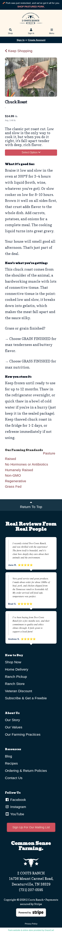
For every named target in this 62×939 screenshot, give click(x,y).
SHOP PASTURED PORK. (31, 6)
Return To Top (31, 507)
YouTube (16, 814)
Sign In (31, 33)
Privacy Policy (31, 924)
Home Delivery (16, 669)
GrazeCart (49, 930)
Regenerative (15, 481)
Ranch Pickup (16, 676)
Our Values (13, 727)
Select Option (30, 152)
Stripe (38, 904)
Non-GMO (13, 475)
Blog (8, 756)
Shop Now (13, 662)
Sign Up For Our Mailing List (31, 827)
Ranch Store (15, 684)
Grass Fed (13, 486)
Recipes (11, 763)
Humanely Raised (19, 470)
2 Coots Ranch (34, 899)
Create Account (36, 40)
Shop (10, 33)
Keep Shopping (19, 51)
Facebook (17, 800)
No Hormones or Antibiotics (26, 464)
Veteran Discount (18, 691)
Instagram (17, 807)
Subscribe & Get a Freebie (26, 698)
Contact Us (13, 778)
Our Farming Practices (23, 734)
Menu (51, 33)
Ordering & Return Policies (26, 770)
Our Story (12, 720)
